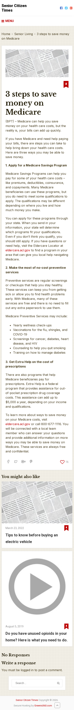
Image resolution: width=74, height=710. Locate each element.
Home (6, 34)
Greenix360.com (43, 705)
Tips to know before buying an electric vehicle (32, 538)
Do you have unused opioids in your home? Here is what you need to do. (37, 636)
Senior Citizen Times (14, 8)
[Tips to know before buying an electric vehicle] (37, 502)
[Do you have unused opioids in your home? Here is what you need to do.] (37, 586)
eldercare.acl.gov (18, 250)
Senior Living (23, 34)
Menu (9, 21)
